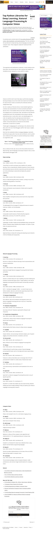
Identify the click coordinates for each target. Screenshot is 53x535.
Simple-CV (7, 438)
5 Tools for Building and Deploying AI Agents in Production (44, 51)
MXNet (5, 218)
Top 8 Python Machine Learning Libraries (14, 476)
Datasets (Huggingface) (10, 295)
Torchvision (7, 455)
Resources (31, 2)
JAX (5, 209)
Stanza (6, 322)
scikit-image (7, 423)
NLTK (6, 284)
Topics (16, 2)
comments (33, 37)
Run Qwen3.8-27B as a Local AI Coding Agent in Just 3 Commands (46, 56)
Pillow (6, 409)
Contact (20, 527)
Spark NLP (7, 370)
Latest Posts (43, 34)
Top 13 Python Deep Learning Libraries (13, 474)
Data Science (12, 31)
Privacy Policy (20, 516)
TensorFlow (6, 161)
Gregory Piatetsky (24, 132)
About (16, 527)
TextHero (7, 362)
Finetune (7, 353)
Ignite (5, 228)
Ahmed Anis (13, 126)
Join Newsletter (49, 2)
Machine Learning (26, 31)
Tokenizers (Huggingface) (11, 305)
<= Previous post (6, 522)
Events (26, 2)
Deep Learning (19, 31)
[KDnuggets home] (4, 2)
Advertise (37, 2)
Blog (11, 2)
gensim (6, 274)
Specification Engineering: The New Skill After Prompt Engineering (46, 105)
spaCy (6, 265)
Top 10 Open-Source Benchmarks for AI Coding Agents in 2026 (45, 42)
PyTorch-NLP (8, 338)
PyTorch (6, 183)
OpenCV (6, 416)
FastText (6, 257)
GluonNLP (7, 379)
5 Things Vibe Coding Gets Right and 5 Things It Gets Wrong (45, 61)
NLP (8, 32)
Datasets (21, 2)
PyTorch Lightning (8, 201)
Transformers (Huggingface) (11, 314)
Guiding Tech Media (9, 527)
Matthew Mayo (7, 30)
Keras (5, 175)
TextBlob (7, 329)
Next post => (32, 522)
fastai (5, 192)
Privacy (30, 527)
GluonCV (6, 447)
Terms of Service (6, 528)
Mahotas (7, 430)
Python (10, 32)
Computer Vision (6, 31)
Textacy (6, 345)
